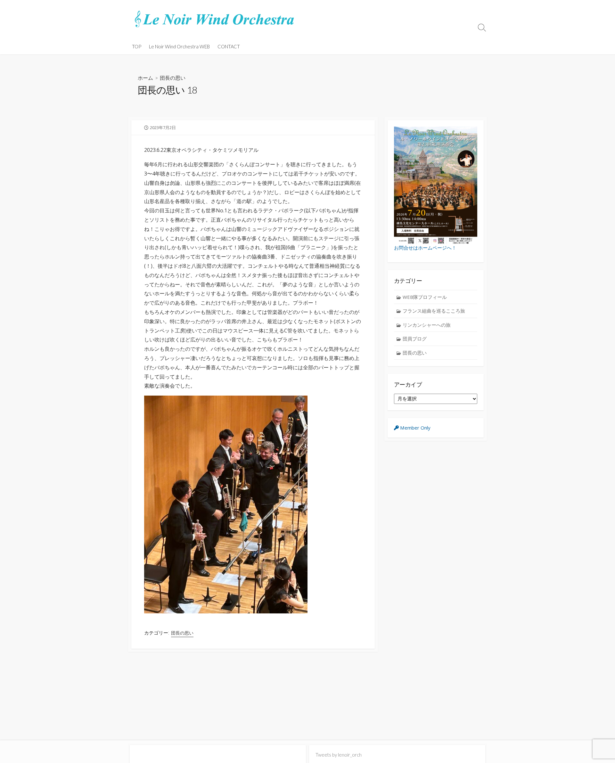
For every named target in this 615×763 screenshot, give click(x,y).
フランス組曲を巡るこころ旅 (434, 311)
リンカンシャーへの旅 (427, 325)
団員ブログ (415, 338)
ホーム (145, 78)
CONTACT (228, 46)
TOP (136, 46)
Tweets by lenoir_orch (339, 755)
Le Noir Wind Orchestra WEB (179, 46)
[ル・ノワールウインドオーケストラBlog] (215, 19)
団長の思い (172, 78)
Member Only (414, 427)
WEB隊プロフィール (425, 297)
